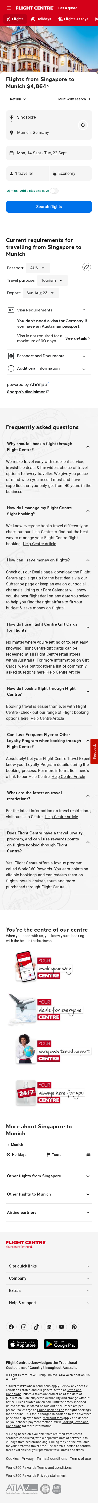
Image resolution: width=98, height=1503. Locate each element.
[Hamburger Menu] (9, 8)
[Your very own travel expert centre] (49, 1051)
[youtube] (61, 1327)
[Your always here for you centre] (49, 1092)
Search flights (49, 206)
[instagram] (24, 1327)
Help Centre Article (39, 543)
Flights (17, 19)
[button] (27, 173)
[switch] (53, 192)
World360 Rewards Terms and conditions (39, 1468)
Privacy (27, 1459)
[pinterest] (74, 1327)
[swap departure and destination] (83, 125)
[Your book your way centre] (49, 968)
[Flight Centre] (34, 8)
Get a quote (67, 8)
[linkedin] (49, 1327)
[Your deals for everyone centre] (49, 1009)
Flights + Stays (76, 19)
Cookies (12, 1459)
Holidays (43, 19)
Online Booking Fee (50, 1410)
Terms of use (80, 1459)
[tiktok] (36, 1327)
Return (15, 99)
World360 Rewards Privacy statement (36, 1476)
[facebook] (11, 1327)
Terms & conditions (52, 1459)
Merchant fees (53, 1418)
